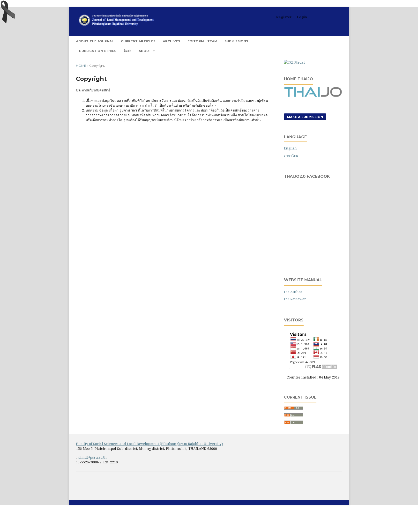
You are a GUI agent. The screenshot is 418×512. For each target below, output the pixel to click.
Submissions (236, 41)
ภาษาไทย (291, 155)
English (290, 148)
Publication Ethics (97, 51)
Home (81, 65)
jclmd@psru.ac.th (92, 457)
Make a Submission (305, 117)
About (145, 51)
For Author (293, 291)
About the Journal (95, 41)
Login (302, 17)
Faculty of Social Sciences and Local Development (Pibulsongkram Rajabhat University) (149, 443)
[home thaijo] (313, 95)
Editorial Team (202, 41)
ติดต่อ (127, 51)
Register (283, 17)
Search (332, 41)
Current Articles (138, 41)
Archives (171, 41)
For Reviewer (295, 299)
